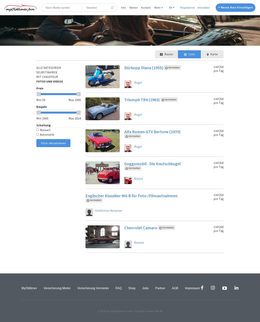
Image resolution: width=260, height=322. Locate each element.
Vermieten (173, 67)
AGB (175, 288)
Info (123, 7)
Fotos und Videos (49, 81)
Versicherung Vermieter (93, 288)
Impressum (192, 288)
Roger (138, 82)
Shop (132, 288)
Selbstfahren (46, 72)
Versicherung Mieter (57, 288)
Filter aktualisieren (53, 143)
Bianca (138, 178)
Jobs (145, 288)
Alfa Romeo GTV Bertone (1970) (152, 131)
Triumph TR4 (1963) (142, 99)
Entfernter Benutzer (108, 210)
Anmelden (204, 7)
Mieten (133, 7)
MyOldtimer (29, 288)
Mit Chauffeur (47, 77)
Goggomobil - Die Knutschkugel (152, 163)
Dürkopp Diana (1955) (144, 67)
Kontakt (146, 7)
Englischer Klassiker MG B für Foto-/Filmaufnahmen (131, 195)
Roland (139, 242)
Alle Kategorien (48, 68)
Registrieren (187, 7)
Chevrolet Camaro (141, 227)
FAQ (119, 288)
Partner (160, 288)
